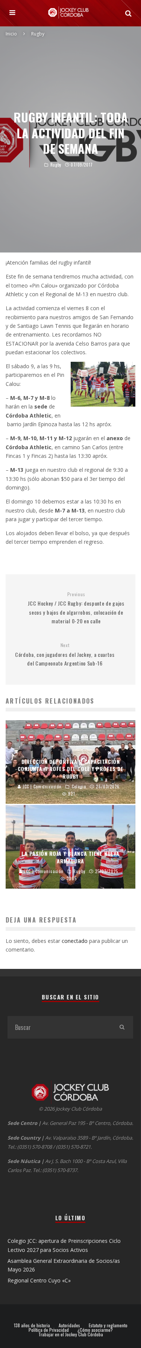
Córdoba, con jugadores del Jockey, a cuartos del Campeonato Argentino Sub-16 (65, 654)
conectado (75, 940)
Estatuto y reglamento (108, 1325)
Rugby (55, 164)
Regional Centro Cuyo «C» (39, 1280)
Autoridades (69, 1325)
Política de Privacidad (49, 1330)
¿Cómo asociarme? (95, 1330)
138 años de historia (32, 1325)
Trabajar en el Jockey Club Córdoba (70, 1334)
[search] (122, 1027)
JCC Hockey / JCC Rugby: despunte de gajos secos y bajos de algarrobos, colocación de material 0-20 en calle (76, 608)
